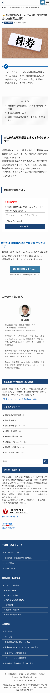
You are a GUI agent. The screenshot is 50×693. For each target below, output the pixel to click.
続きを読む (25, 226)
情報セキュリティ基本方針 (28, 674)
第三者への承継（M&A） (15, 600)
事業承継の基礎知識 (14, 415)
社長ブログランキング (10, 517)
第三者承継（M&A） (15, 426)
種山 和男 (25, 320)
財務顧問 (9, 605)
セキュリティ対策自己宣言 (15, 653)
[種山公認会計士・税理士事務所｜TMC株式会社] (2, 2)
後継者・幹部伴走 (12, 610)
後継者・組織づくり (14, 447)
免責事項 (15, 677)
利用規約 (42, 674)
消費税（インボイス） (16, 442)
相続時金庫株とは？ (17, 113)
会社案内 (8, 631)
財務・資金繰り (13, 431)
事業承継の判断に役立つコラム (17, 642)
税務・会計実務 (13, 436)
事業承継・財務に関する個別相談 (18, 558)
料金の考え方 (10, 568)
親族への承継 (11, 590)
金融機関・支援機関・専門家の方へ (19, 663)
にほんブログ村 (8, 528)
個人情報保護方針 (11, 674)
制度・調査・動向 (14, 452)
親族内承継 (8, 22)
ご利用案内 (9, 563)
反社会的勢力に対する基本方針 (25, 680)
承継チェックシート (13, 552)
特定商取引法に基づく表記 (29, 677)
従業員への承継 (12, 595)
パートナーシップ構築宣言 (15, 658)
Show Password (14, 221)
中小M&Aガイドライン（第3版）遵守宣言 (21, 647)
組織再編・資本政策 (13, 615)
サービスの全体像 (12, 585)
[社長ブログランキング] (15, 514)
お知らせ (8, 637)
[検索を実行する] (45, 461)
